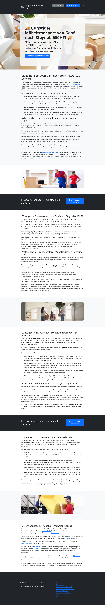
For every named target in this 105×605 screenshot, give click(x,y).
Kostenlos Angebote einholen (37, 56)
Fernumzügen (25, 543)
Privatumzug (77, 556)
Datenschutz (60, 585)
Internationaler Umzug (63, 595)
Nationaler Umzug (62, 597)
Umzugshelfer (46, 531)
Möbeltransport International (65, 589)
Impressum (59, 583)
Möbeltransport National (64, 587)
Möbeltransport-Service (49, 152)
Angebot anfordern (73, 5)
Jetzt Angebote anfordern (74, 201)
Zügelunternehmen (35, 158)
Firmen (68, 538)
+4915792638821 (58, 5)
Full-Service (35, 549)
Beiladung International (63, 593)
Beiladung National (62, 591)
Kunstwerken (55, 533)
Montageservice (75, 84)
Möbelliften (38, 547)
